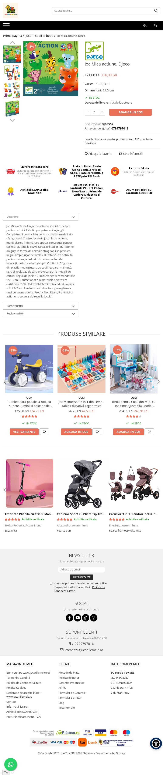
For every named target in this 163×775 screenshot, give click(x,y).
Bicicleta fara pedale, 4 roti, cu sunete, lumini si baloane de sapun (29, 404)
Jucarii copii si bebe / (40, 36)
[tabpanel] (50, 68)
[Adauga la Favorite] (44, 431)
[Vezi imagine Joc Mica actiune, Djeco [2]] (12, 90)
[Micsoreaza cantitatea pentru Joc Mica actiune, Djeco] (88, 112)
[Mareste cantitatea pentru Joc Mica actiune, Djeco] (102, 112)
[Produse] (7, 26)
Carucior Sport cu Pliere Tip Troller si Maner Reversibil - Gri (99, 514)
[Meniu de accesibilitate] (156, 743)
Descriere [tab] (12, 217)
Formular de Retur (70, 698)
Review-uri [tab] (15, 313)
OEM (29, 398)
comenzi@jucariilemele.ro (84, 650)
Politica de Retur (69, 678)
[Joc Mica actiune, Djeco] (50, 68)
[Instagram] (93, 617)
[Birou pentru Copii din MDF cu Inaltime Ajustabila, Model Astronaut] (134, 369)
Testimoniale (67, 708)
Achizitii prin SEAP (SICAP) (22, 712)
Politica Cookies (16, 688)
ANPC (62, 688)
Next (12, 120)
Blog (61, 703)
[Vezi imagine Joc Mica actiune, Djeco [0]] (12, 54)
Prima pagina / (14, 36)
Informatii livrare (16, 706)
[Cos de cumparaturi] (155, 25)
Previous (12, 43)
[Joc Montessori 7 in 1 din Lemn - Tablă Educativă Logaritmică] (81, 369)
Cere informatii (132, 154)
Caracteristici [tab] (15, 306)
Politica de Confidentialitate (23, 683)
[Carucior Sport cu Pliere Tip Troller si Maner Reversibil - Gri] (81, 483)
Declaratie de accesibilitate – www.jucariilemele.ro (24, 695)
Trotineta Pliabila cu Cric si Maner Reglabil (35, 514)
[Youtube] (77, 617)
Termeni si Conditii (18, 678)
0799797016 (84, 643)
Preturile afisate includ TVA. (23, 717)
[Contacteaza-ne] (144, 25)
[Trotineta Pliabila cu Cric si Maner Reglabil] (29, 483)
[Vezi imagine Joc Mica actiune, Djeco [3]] (12, 108)
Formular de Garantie (72, 693)
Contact (11, 702)
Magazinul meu (19, 664)
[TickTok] (85, 617)
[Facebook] (69, 617)
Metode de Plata (69, 672)
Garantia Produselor (71, 683)
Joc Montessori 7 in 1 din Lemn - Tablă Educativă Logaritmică (81, 404)
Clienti (64, 664)
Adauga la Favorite (100, 154)
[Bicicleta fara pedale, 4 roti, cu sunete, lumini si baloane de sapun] (29, 369)
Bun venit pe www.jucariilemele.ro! (28, 672)
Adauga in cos (131, 112)
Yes (6, 772)
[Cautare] (156, 10)
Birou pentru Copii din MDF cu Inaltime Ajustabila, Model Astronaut (133, 404)
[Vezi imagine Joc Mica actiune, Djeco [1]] (12, 72)
